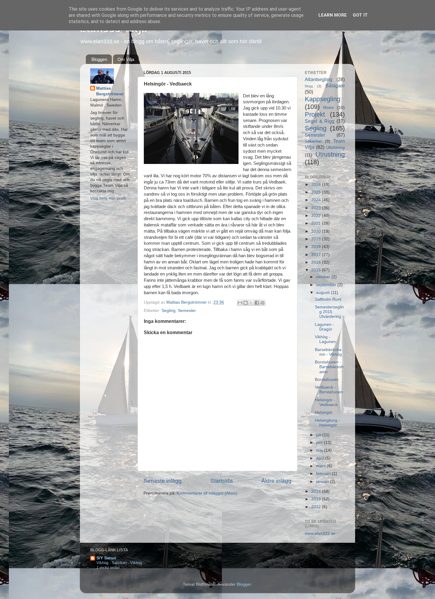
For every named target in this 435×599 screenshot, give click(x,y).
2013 (316, 499)
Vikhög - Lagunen (325, 339)
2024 (316, 200)
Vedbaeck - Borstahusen (329, 389)
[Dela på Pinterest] (262, 303)
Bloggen (99, 59)
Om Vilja (125, 59)
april (320, 458)
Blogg (309, 86)
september (326, 285)
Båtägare (335, 85)
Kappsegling (322, 99)
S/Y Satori (106, 558)
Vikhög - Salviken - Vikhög (119, 563)
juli (319, 435)
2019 (316, 239)
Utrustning (330, 154)
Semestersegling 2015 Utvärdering (329, 312)
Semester (187, 310)
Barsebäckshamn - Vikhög (328, 352)
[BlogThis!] (246, 303)
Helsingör (324, 412)
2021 (316, 223)
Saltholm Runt (328, 299)
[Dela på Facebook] (257, 303)
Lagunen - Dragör (324, 326)
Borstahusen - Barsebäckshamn (329, 367)
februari (324, 473)
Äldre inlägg (276, 481)
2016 (316, 262)
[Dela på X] (251, 303)
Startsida (221, 481)
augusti (323, 292)
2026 (316, 184)
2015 (316, 270)
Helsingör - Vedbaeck (326, 402)
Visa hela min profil (108, 198)
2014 (316, 491)
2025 (316, 192)
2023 (316, 208)
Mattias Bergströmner (110, 91)
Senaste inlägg (163, 481)
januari (323, 481)
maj (320, 450)
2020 (316, 231)
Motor (328, 107)
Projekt (315, 114)
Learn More (332, 15)
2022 (316, 215)
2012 (316, 507)
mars (321, 466)
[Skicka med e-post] (240, 303)
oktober (323, 277)
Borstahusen (327, 379)
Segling (168, 310)
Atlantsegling (318, 79)
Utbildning (335, 147)
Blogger (244, 584)
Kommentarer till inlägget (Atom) (207, 493)
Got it (360, 15)
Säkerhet (313, 141)
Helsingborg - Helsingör (327, 422)
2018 (316, 246)
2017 (316, 254)
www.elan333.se (320, 533)
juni (320, 442)
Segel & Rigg (319, 121)
